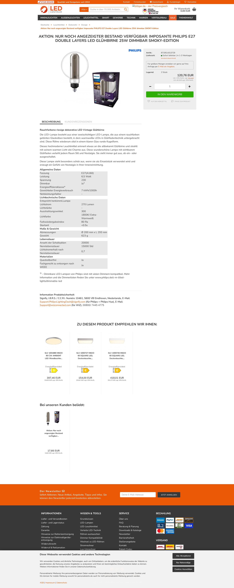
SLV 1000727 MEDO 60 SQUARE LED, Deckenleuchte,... (85, 356)
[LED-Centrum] (57, 9)
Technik (131, 17)
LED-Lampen (86, 523)
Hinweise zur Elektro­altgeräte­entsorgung (56, 538)
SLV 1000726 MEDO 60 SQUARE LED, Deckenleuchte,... (117, 356)
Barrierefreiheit (126, 538)
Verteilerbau (159, 17)
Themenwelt (186, 17)
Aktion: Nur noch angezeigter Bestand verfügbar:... (53, 433)
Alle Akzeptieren (183, 556)
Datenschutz (61, 582)
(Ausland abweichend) (168, 58)
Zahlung (45, 526)
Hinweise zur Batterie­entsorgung (57, 534)
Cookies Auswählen (183, 569)
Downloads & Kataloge (130, 530)
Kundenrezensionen (78, 121)
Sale (172, 17)
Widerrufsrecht (48, 544)
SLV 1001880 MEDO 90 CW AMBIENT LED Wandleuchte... (54, 356)
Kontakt (126, 2)
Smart (105, 17)
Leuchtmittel (90, 17)
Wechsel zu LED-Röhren (92, 541)
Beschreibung (51, 121)
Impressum (50, 582)
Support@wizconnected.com (55, 305)
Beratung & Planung (129, 526)
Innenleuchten (48, 17)
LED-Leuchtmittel (89, 526)
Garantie (45, 530)
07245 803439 (46, 2)
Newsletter (124, 534)
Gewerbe (118, 17)
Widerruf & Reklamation (53, 547)
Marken (143, 17)
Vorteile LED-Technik (90, 530)
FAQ (121, 523)
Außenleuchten (70, 17)
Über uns (123, 519)
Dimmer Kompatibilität (91, 538)
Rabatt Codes (125, 549)
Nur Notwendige (183, 562)
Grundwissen (86, 519)
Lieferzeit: (150, 55)
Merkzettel (191, 2)
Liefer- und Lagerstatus (52, 523)
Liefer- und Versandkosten (54, 519)
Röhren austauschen (90, 534)
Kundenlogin (174, 2)
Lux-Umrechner (88, 549)
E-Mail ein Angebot (166, 66)
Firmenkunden (140, 2)
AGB (42, 582)
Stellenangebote (127, 541)
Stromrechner (87, 545)
